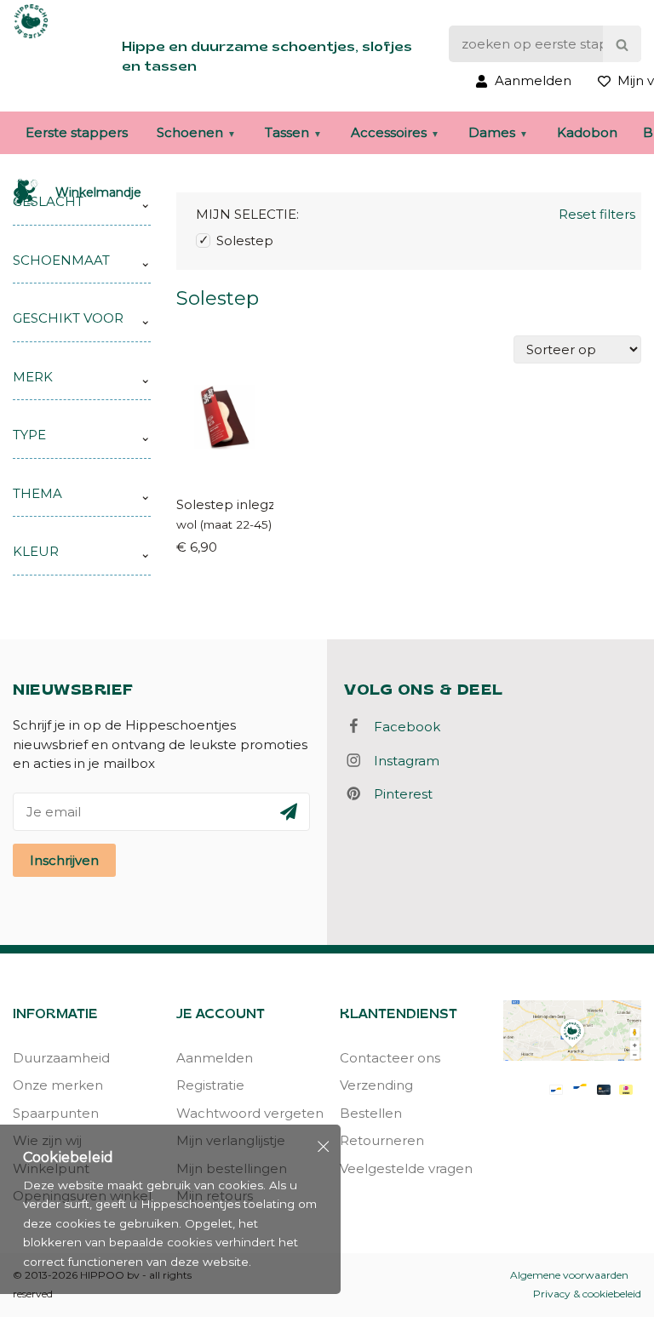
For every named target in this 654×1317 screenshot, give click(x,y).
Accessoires (389, 132)
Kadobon (587, 132)
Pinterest (398, 794)
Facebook (402, 727)
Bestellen (371, 1113)
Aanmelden (214, 1058)
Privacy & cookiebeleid (587, 1293)
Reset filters (597, 214)
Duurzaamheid (61, 1058)
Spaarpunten (56, 1113)
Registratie (210, 1085)
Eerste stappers (77, 132)
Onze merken (58, 1085)
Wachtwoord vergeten (245, 1113)
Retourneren (382, 1140)
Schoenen (190, 132)
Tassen (287, 132)
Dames (491, 132)
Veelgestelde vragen (406, 1168)
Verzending (376, 1085)
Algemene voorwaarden (569, 1274)
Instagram (401, 761)
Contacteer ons (390, 1058)
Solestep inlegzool (224, 504)
